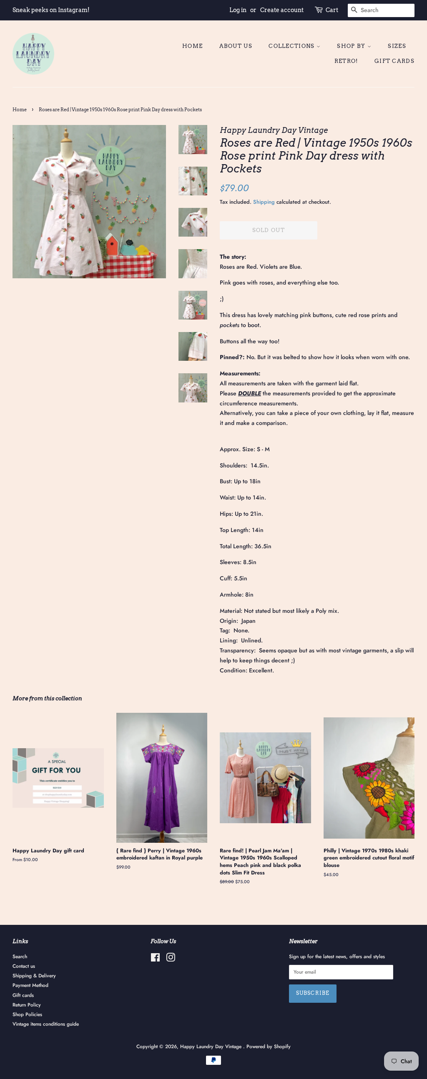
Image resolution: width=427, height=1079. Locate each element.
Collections (292, 46)
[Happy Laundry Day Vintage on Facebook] (155, 959)
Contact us (24, 965)
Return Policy (27, 1004)
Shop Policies (27, 1014)
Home (192, 46)
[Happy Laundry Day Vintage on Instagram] (170, 959)
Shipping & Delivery (34, 975)
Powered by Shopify (268, 1046)
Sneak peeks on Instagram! (51, 10)
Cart (332, 10)
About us (235, 46)
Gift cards (394, 61)
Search (20, 956)
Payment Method (30, 985)
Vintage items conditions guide (46, 1023)
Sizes (397, 46)
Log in (237, 10)
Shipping (264, 202)
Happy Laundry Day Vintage (211, 1046)
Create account (282, 10)
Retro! (346, 61)
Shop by (352, 46)
